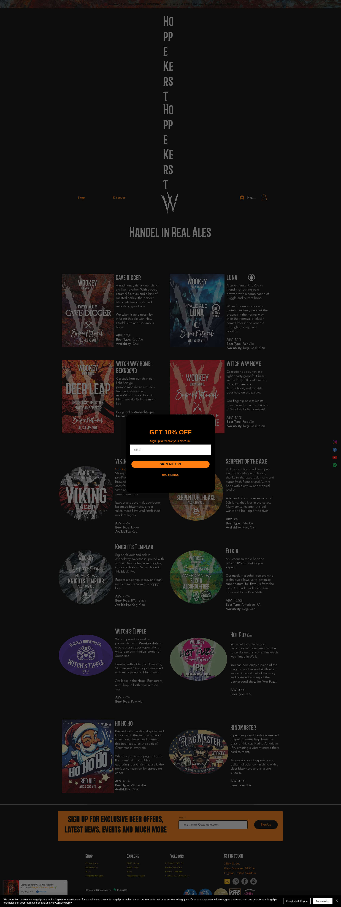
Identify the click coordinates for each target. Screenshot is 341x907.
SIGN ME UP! (170, 464)
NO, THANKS (170, 475)
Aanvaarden (322, 901)
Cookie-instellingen (297, 901)
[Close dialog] (211, 418)
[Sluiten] (337, 901)
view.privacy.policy (61, 902)
